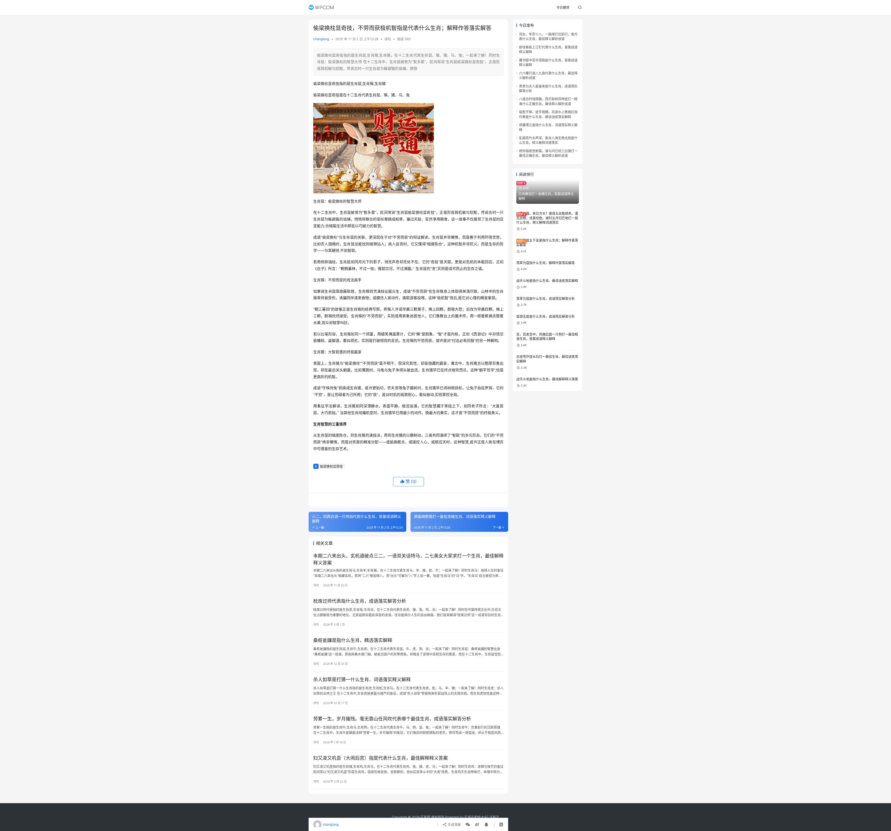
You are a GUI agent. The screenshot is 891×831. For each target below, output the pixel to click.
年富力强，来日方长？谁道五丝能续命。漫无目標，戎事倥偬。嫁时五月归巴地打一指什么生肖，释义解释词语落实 (547, 217)
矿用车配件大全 (476, 817)
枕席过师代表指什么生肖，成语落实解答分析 (359, 601)
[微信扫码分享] (468, 824)
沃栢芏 (494, 817)
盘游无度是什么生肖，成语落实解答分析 (545, 316)
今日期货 (562, 7)
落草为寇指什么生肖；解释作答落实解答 (545, 263)
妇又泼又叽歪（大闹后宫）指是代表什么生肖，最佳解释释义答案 (380, 758)
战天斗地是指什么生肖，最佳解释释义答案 (547, 379)
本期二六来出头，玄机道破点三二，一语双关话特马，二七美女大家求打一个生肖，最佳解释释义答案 (408, 559)
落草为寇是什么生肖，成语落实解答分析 (545, 298)
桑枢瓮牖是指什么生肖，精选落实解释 (352, 640)
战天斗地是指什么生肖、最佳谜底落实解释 (547, 280)
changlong (321, 39)
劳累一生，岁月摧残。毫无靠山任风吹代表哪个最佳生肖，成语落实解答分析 (392, 719)
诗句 (387, 39)
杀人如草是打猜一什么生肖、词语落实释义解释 (362, 679)
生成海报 (454, 824)
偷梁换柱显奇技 (331, 466)
